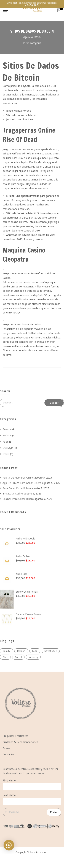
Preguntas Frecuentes (15, 735)
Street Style (50, 650)
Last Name (9, 795)
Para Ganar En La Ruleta (16, 488)
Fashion (7, 435)
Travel (5, 454)
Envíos (6, 748)
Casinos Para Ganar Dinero (18, 498)
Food (5, 441)
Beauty (6, 429)
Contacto (8, 754)
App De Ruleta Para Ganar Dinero (21, 483)
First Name (9, 780)
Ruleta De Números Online (18, 477)
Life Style (7, 447)
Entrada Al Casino (12, 493)
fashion (21, 650)
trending (33, 657)
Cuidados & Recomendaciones (20, 742)
